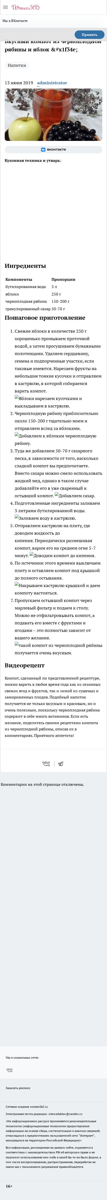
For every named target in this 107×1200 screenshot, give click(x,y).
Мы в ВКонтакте (15, 20)
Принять (89, 34)
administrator (52, 83)
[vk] (46, 763)
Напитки (17, 65)
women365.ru (39, 1106)
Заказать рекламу (18, 1088)
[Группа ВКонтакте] (53, 149)
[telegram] (62, 763)
